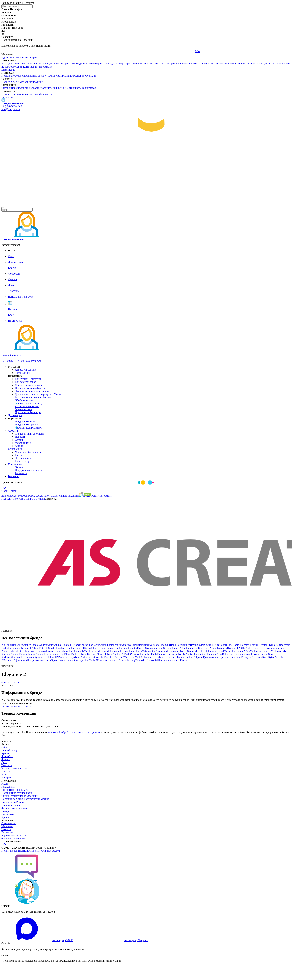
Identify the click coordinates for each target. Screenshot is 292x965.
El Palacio (33, 647)
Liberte (13, 651)
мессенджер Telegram (136, 940)
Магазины (7, 826)
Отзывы (6, 94)
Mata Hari (68, 651)
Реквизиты (46, 94)
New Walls (137, 654)
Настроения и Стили (39, 660)
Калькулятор (88, 87)
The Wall (113, 657)
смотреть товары (11, 682)
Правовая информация (39, 66)
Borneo (186, 644)
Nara (8, 654)
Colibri (223, 644)
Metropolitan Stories (131, 651)
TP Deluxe (49, 657)
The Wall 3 (136, 657)
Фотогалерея (29, 57)
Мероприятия (27, 81)
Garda (189, 647)
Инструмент (8, 777)
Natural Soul (58, 654)
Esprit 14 (79, 647)
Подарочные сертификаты (91, 63)
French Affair (179, 647)
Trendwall (158, 657)
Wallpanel (197, 657)
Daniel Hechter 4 (242, 644)
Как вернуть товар (38, 63)
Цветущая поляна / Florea (172, 660)
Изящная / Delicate (251, 657)
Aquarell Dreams (71, 644)
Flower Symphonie (147, 647)
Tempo (71, 657)
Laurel (6, 651)
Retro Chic (228, 654)
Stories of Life (18, 657)
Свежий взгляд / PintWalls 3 (81, 660)
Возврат (6, 811)
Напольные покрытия (14, 768)
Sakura (264, 654)
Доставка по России (13, 801)
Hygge (245, 647)
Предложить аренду (34, 75)
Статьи (15, 81)
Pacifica (147, 654)
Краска (5, 753)
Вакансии (7, 97)
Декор (4, 762)
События (13, 430)
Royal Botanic (253, 654)
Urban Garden (184, 657)
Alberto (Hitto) (9, 644)
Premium (211, 654)
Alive (20, 644)
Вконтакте (104, 51)
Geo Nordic (210, 647)
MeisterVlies (90, 651)
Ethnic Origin (98, 647)
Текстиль (6, 765)
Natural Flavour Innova (23, 654)
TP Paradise (61, 657)
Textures (94, 657)
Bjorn (140, 644)
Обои (4, 747)
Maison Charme (54, 651)
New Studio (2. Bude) (119, 654)
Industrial (274, 647)
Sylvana (38, 657)
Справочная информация (15, 87)
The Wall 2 (124, 657)
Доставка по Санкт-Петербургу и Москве (166, 63)
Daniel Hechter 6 (260, 644)
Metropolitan (113, 651)
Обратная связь (17, 66)
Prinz (219, 654)
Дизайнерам (8, 69)
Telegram (6, 51)
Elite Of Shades (47, 647)
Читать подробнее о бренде (17, 706)
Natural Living (43, 654)
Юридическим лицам (60, 75)
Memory (101, 651)
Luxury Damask (37, 651)
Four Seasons (164, 647)
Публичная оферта (49, 850)
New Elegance (89, 654)
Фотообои (7, 756)
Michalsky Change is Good (209, 651)
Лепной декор (9, 750)
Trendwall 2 (170, 657)
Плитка (5, 771)
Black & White (151, 644)
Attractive (126, 644)
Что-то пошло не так (27, 406)
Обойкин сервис (236, 63)
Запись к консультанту (261, 63)
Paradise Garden (166, 654)
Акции (39, 81)
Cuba (230, 644)
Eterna (87, 647)
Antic (50, 644)
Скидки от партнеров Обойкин (124, 63)
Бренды (61, 87)
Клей (265, 657)
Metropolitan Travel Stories (179, 651)
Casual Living (211, 644)
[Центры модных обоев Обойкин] (146, 203)
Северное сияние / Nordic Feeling (116, 660)
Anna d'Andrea (39, 644)
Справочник (15, 448)
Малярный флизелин (15, 660)
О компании (15, 464)
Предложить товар (12, 75)
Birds (134, 644)
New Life (102, 654)
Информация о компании (25, 94)
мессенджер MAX (62, 940)
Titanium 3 (147, 657)
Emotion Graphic (65, 647)
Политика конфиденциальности (19, 850)
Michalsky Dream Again (237, 651)
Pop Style (202, 654)
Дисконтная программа (62, 63)
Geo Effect (198, 647)
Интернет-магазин (12, 103)
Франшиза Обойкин (84, 75)
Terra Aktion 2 (82, 657)
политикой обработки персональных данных (74, 732)
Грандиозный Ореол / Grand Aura (222, 657)
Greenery (222, 647)
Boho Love (176, 644)
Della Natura (276, 644)
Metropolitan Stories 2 (153, 651)
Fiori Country (130, 647)
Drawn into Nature (18, 647)
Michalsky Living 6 (260, 651)
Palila (154, 654)
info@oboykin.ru (10, 109)
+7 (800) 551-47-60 (11, 106)
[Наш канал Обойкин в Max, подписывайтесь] (3, 100)
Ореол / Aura (58, 660)
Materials (79, 651)
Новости (6, 81)
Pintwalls (192, 654)
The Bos (103, 657)
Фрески (5, 759)
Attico (117, 644)
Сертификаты (73, 87)
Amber (27, 644)
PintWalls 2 (181, 654)
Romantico (239, 654)
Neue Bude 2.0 (73, 654)
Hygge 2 (254, 647)
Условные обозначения (43, 87)
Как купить (8, 786)
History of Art (234, 647)
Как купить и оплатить (14, 63)
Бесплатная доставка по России (208, 63)
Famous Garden (114, 647)
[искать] (2, 207)
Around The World (90, 644)
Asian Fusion (107, 644)
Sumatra (30, 657)
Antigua (57, 644)
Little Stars (23, 651)
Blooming (164, 644)
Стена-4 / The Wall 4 (146, 660)
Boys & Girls (197, 644)
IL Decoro (264, 647)
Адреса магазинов (11, 57)
